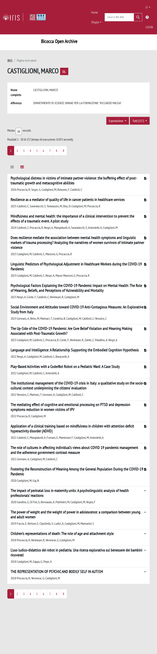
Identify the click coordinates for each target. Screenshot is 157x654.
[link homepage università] (37, 17)
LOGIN (149, 27)
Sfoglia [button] (95, 22)
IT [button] (147, 7)
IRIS (9, 60)
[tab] (12, 167)
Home (94, 12)
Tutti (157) (138, 121)
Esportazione (116, 121)
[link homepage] (12, 17)
